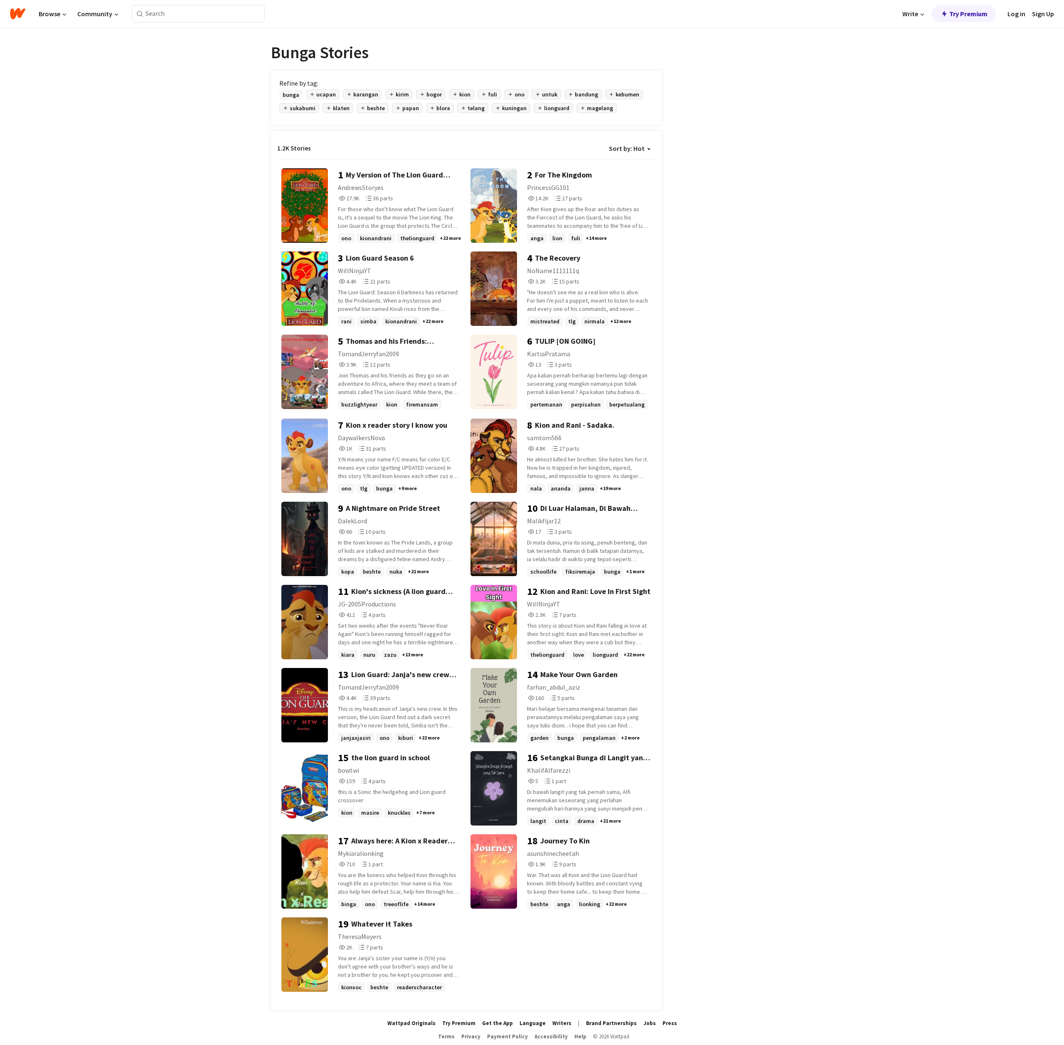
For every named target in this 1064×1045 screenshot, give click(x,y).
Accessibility (551, 1036)
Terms (446, 1036)
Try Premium (968, 14)
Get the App (497, 1023)
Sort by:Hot (627, 148)
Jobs (649, 1023)
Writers (561, 1023)
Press (670, 1023)
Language (533, 1023)
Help (580, 1036)
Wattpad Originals (411, 1023)
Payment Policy (507, 1036)
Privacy (470, 1036)
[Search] (140, 13)
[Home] (17, 14)
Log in (1016, 14)
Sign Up (1043, 14)
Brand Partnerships (611, 1023)
